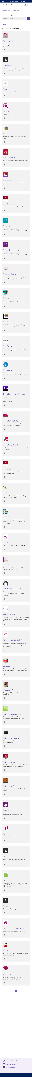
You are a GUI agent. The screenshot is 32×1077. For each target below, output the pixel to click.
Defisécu (7, 370)
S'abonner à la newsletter (12, 1061)
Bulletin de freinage (11, 589)
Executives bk (9, 41)
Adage (6, 880)
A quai (6, 950)
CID (5, 542)
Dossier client (9, 274)
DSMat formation (10, 250)
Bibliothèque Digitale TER (14, 640)
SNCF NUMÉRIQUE (8, 5)
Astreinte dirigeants (11, 714)
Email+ (6, 89)
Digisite (6, 322)
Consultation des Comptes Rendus (14, 395)
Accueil (4, 10)
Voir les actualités (10, 1067)
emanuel (7, 65)
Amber (6, 906)
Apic (5, 856)
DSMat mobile (9, 226)
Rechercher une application (9, 15)
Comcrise (7, 469)
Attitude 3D (8, 690)
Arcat (5, 810)
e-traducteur (8, 157)
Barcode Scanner (10, 666)
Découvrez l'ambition (11, 1064)
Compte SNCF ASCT (12, 421)
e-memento (8, 180)
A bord (6, 974)
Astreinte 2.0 (8, 786)
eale (5, 133)
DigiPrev (7, 346)
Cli (4, 493)
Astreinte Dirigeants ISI (13, 738)
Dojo (5, 298)
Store (9, 10)
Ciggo (6, 517)
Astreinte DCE (9, 762)
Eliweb (6, 111)
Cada (5, 565)
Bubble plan (8, 614)
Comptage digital (10, 445)
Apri (5, 834)
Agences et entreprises (13, 928)
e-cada (6, 204)
